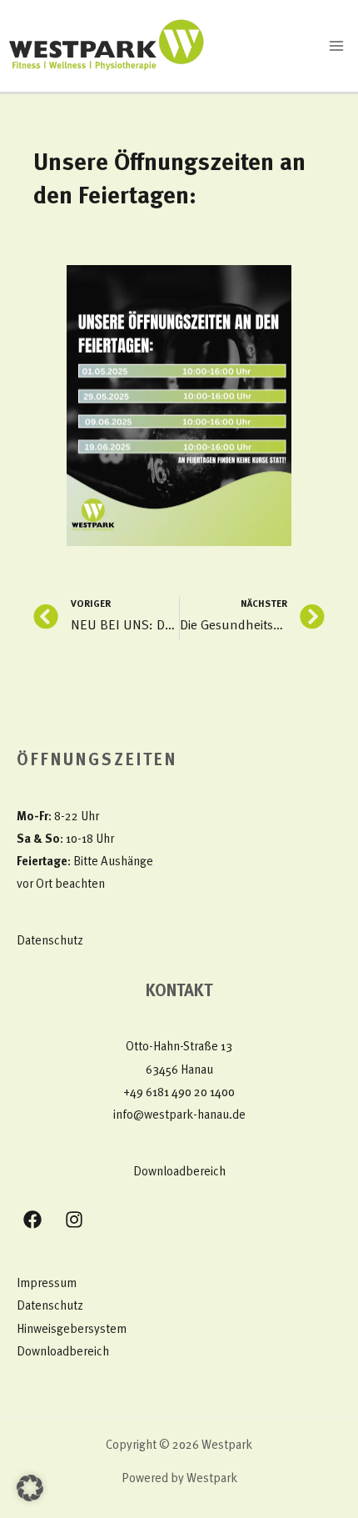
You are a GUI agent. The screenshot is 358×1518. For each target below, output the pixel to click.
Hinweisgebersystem (72, 1330)
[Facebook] (32, 1219)
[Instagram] (74, 1219)
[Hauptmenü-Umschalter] (336, 45)
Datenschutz (50, 941)
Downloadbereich (179, 1172)
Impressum (47, 1284)
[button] (30, 1488)
